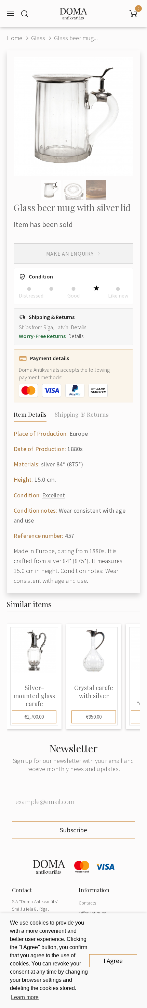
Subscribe (73, 830)
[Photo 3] (96, 190)
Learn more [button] (25, 997)
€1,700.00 (34, 717)
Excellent (53, 495)
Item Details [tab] (30, 414)
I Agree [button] (113, 961)
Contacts (87, 903)
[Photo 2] (73, 190)
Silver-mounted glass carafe (34, 696)
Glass (38, 38)
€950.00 (94, 717)
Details (78, 327)
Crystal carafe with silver (93, 692)
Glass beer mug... (76, 38)
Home (14, 38)
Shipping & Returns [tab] (82, 414)
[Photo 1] (51, 190)
